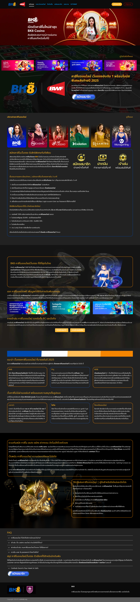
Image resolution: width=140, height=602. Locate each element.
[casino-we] (16, 135)
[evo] (79, 135)
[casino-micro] (121, 135)
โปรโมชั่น (50, 4)
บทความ (66, 4)
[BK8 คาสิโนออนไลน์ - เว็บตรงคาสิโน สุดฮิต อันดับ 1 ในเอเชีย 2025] (16, 4)
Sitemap (74, 4)
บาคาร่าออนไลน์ (40, 4)
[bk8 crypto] (105, 65)
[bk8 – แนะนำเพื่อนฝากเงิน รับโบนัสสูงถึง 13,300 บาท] (36, 65)
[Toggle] (9, 538)
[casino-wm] (37, 135)
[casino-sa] (100, 135)
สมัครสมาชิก (58, 4)
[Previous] (5, 60)
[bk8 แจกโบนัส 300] (71, 65)
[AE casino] (58, 135)
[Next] (132, 60)
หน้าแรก (31, 4)
